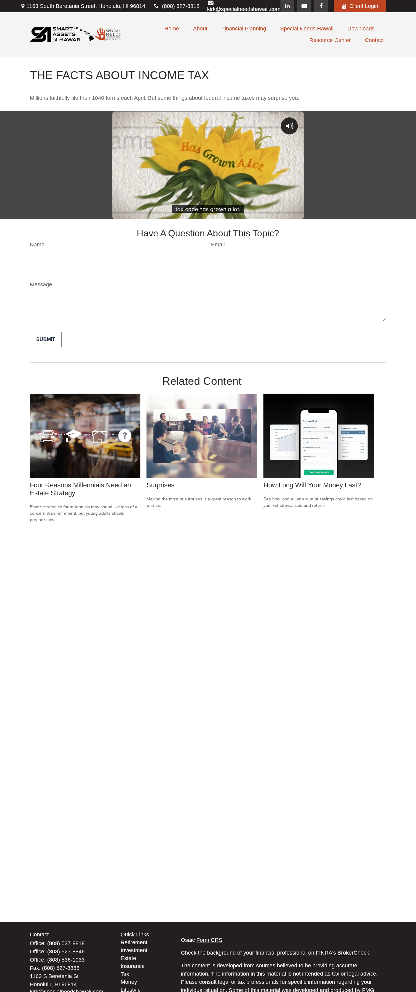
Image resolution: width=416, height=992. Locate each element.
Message (41, 284)
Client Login (363, 6)
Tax (125, 974)
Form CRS (209, 940)
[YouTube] (304, 6)
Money (129, 982)
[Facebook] (321, 6)
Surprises (160, 485)
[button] (172, 28)
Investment (134, 950)
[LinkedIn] (287, 6)
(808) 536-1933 (66, 960)
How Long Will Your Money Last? (312, 485)
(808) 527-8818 (180, 6)
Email (218, 245)
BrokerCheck (353, 953)
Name (37, 245)
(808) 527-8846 (66, 951)
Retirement (134, 942)
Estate (128, 958)
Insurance (133, 966)
